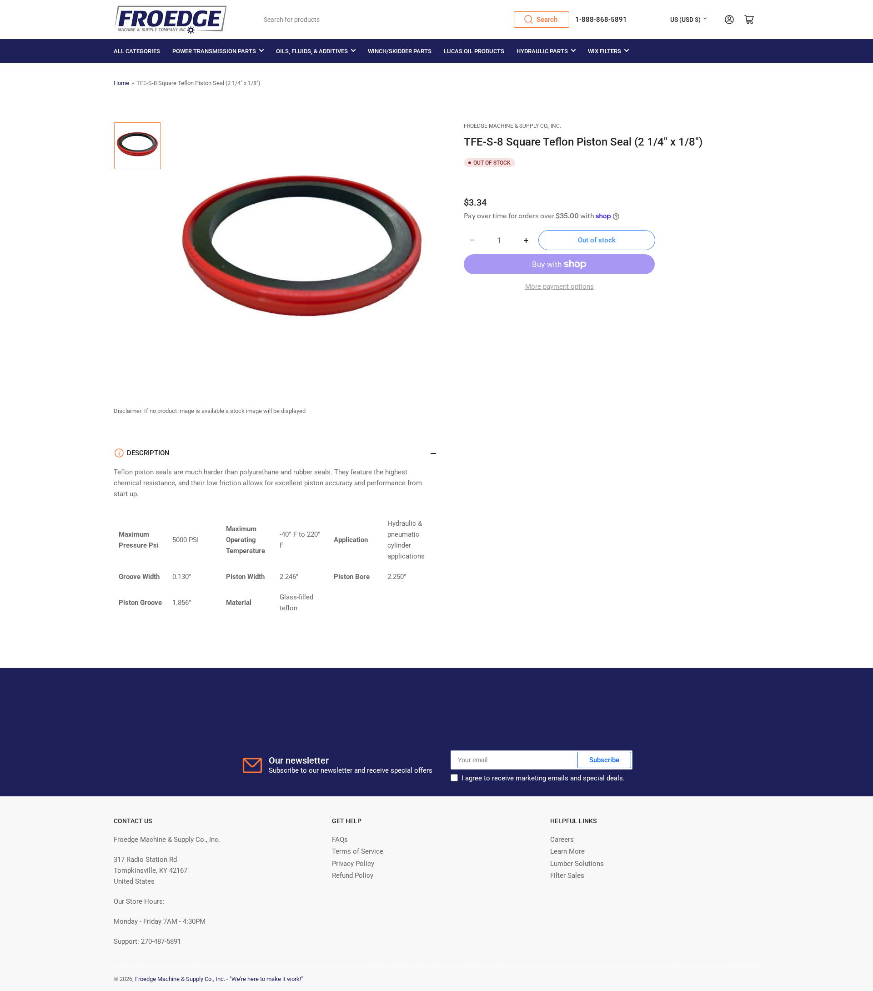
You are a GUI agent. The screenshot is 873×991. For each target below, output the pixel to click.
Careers (562, 839)
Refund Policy (352, 875)
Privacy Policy (353, 864)
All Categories (137, 51)
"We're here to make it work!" (266, 979)
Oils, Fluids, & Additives (312, 51)
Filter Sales (567, 875)
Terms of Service (357, 851)
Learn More (567, 851)
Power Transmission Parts (214, 51)
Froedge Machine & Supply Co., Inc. (512, 126)
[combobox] (413, 19)
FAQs (340, 839)
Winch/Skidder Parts (399, 51)
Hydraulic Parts (542, 51)
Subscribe (604, 760)
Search (547, 19)
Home (121, 83)
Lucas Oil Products (474, 51)
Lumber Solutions (577, 864)
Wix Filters (604, 51)
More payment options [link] (559, 286)
